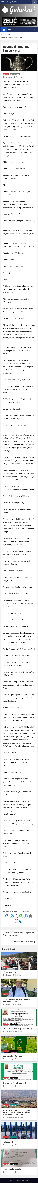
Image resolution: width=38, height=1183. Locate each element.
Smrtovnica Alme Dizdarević (14, 1083)
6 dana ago (8, 975)
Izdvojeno (13, 1105)
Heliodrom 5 (8, 1142)
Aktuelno (6, 74)
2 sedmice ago (9, 1086)
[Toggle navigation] (9, 29)
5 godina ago (9, 77)
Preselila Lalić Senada (12, 1169)
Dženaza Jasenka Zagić (12, 972)
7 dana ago (8, 1004)
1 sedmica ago (9, 1031)
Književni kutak (15, 74)
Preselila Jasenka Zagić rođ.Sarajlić (17, 1029)
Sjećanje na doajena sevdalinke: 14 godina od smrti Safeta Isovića (19, 934)
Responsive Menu (34, 2)
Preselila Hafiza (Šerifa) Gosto (23, 942)
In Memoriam (14, 967)
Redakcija (19, 77)
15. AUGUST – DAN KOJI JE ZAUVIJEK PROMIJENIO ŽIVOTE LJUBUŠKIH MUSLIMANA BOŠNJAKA (18, 1112)
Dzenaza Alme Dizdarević (13, 1056)
